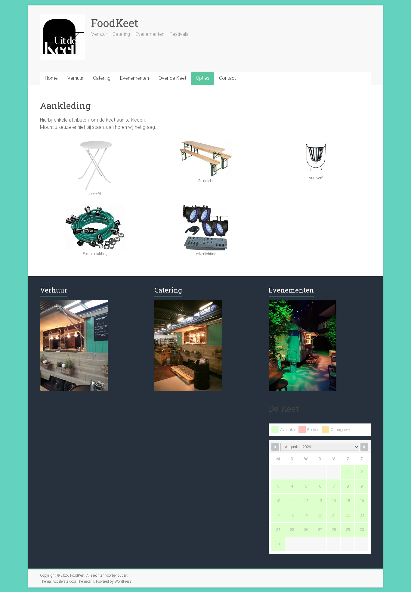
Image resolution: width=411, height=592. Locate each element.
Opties (202, 78)
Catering (101, 78)
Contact (227, 78)
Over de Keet (172, 78)
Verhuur (75, 78)
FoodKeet (114, 23)
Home (51, 78)
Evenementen (134, 78)
